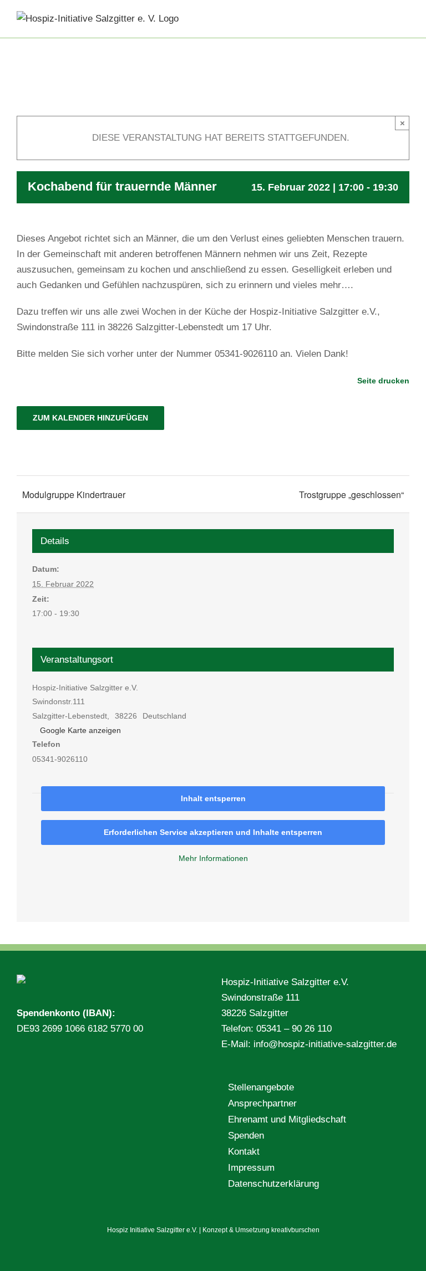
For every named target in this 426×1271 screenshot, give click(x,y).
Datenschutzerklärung (273, 1183)
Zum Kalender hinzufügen (90, 417)
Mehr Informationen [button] (213, 858)
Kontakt (244, 1151)
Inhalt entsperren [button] (213, 798)
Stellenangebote (261, 1087)
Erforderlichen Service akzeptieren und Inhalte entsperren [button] (213, 832)
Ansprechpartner (262, 1103)
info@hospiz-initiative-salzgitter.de (325, 1044)
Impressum (251, 1167)
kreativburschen (295, 1230)
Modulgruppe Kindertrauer (73, 494)
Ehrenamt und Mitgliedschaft (287, 1119)
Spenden (246, 1135)
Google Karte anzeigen (80, 730)
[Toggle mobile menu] (404, 17)
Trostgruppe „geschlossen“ (351, 494)
